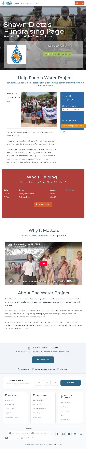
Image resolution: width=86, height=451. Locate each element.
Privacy (51, 444)
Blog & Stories (65, 411)
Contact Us (27, 3)
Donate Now (44, 360)
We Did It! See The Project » (57, 54)
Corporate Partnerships (39, 408)
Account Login (65, 419)
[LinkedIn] (81, 434)
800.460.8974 (25, 369)
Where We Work (10, 408)
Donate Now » (44, 204)
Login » (63, 132)
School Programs (38, 413)
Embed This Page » (69, 120)
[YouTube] (69, 434)
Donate (80, 3)
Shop (62, 415)
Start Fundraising (38, 400)
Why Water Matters (11, 413)
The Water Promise (10, 404)
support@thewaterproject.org (45, 369)
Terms (55, 444)
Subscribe (70, 382)
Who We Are (9, 400)
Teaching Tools (65, 407)
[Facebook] (57, 434)
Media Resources (66, 402)
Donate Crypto (37, 417)
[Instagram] (63, 434)
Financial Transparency (12, 417)
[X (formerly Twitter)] (75, 434)
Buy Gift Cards (37, 404)
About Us (18, 3)
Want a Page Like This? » (73, 126)
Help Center (64, 369)
